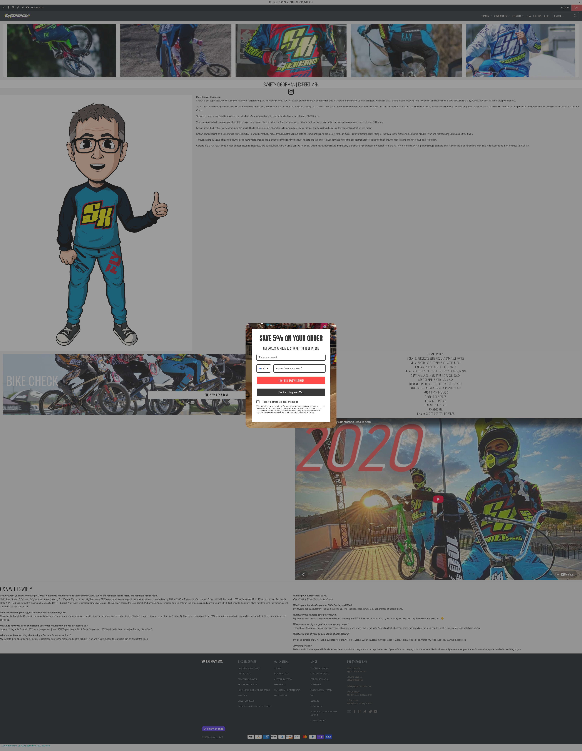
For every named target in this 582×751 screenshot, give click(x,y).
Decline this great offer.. (291, 392)
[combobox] (263, 368)
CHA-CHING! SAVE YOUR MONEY (291, 380)
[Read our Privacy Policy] (324, 406)
